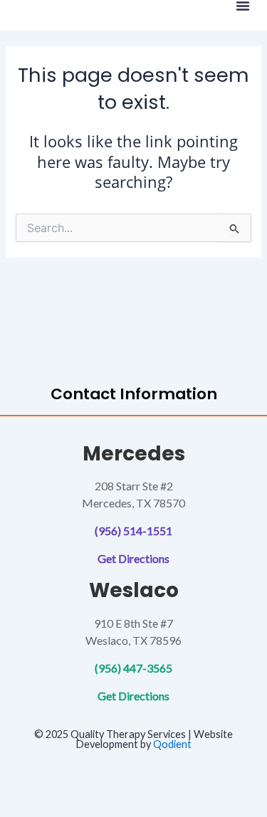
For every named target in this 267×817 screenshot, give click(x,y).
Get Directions (133, 558)
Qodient (172, 744)
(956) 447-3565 (133, 668)
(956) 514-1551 (133, 530)
